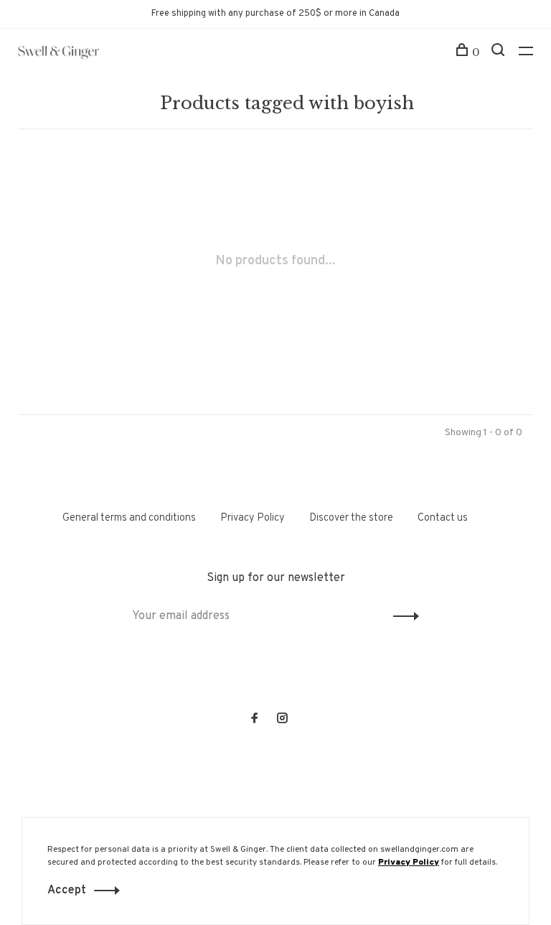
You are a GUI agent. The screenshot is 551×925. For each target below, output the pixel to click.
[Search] (499, 52)
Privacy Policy (252, 518)
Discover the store (351, 518)
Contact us (443, 518)
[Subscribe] (402, 616)
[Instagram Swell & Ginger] (282, 720)
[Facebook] (255, 720)
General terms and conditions (129, 518)
